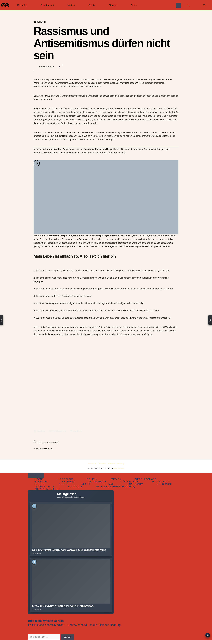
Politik (92, 5)
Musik (86, 484)
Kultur (40, 484)
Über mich (102, 464)
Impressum (92, 464)
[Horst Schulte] (5, 5)
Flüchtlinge (129, 481)
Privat (108, 484)
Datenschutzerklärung (116, 464)
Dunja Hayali (163, 149)
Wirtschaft (161, 481)
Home (39, 479)
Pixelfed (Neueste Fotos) (115, 486)
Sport (63, 484)
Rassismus (61, 79)
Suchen (67, 637)
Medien (71, 5)
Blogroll (75, 486)
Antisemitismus (79, 79)
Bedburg (68, 481)
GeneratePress (118, 468)
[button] (189, 5)
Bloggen (113, 5)
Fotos (134, 5)
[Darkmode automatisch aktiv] (178, 5)
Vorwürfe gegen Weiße (131, 83)
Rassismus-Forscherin (95, 149)
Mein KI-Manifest (44, 448)
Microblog (22, 5)
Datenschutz (45, 486)
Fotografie (97, 481)
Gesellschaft (47, 5)
